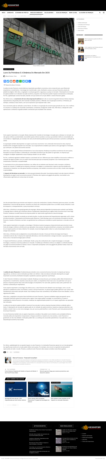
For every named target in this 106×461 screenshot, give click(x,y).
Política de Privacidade (87, 437)
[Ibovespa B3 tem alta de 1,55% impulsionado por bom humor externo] (16, 389)
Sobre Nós (10, 12)
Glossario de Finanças (87, 435)
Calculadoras (48, 12)
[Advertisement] (70, 5)
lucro (11, 352)
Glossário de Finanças (86, 12)
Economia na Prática (21, 12)
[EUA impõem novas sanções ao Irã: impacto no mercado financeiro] (62, 389)
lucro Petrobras (16, 352)
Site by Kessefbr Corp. (100, 458)
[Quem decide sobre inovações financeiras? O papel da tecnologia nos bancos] (39, 389)
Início (3, 12)
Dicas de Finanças (61, 12)
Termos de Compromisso (88, 441)
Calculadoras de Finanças (84, 24)
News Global (73, 12)
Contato (84, 433)
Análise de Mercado (36, 12)
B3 (7, 352)
